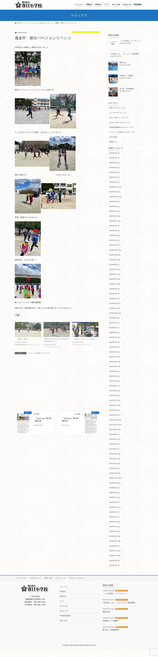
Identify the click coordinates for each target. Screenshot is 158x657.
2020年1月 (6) (114, 526)
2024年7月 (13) (114, 269)
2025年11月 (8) (114, 192)
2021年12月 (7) (114, 415)
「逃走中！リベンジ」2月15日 (84, 339)
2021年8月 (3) (114, 434)
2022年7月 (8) (114, 381)
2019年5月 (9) (114, 560)
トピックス (64, 587)
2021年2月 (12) (114, 463)
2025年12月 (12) (115, 187)
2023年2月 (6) (114, 347)
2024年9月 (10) (114, 260)
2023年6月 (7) (114, 328)
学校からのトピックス (117, 108)
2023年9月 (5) (114, 318)
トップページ (21, 578)
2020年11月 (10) (115, 478)
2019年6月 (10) (114, 556)
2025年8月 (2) (114, 206)
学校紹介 (63, 591)
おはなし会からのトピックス (119, 122)
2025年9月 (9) (114, 201)
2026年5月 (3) (114, 163)
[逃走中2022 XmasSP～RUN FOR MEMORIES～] (56, 329)
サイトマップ (60, 578)
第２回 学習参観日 (126, 89)
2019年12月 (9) (114, 531)
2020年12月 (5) (114, 473)
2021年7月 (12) (114, 439)
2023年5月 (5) (114, 332)
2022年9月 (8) (114, 371)
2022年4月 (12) (114, 395)
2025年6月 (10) (114, 216)
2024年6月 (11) (114, 274)
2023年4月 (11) (114, 337)
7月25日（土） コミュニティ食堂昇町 (124, 54)
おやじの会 (64, 606)
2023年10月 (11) (115, 313)
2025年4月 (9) (114, 226)
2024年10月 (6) (114, 255)
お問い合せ (48, 578)
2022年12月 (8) (114, 357)
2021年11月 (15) (115, 420)
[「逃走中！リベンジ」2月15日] (85, 329)
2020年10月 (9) (114, 483)
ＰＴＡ (62, 601)
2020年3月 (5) (114, 517)
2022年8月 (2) (114, 376)
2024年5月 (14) (114, 279)
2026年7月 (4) (114, 153)
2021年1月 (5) (114, 468)
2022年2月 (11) (114, 405)
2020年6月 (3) (114, 502)
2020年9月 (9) (114, 488)
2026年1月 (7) (114, 182)
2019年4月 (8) (114, 565)
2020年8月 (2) (114, 492)
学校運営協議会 (65, 616)
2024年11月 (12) (115, 250)
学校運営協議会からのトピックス (121, 127)
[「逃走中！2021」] (28, 329)
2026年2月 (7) (114, 177)
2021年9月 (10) (114, 429)
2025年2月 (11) (114, 235)
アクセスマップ (35, 578)
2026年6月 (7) (114, 158)
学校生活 (63, 596)
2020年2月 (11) (114, 522)
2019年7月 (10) (114, 551)
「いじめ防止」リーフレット (130, 41)
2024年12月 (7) (114, 245)
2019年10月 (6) (114, 541)
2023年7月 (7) (114, 323)
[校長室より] (23, 423)
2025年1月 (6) (114, 240)
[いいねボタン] (18, 315)
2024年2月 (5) (114, 294)
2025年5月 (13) (114, 221)
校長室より (113, 142)
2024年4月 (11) (114, 284)
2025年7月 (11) (114, 211)
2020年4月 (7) (114, 512)
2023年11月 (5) (114, 308)
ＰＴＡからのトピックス (118, 113)
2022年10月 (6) (114, 366)
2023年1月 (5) (114, 352)
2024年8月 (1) (114, 265)
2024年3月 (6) (114, 289)
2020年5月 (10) (114, 507)
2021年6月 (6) (114, 444)
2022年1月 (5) (114, 410)
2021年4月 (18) (114, 454)
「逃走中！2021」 (22, 339)
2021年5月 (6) (114, 449)
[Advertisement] (57, 385)
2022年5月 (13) (114, 391)
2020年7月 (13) (114, 497)
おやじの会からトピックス (119, 117)
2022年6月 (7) (114, 386)
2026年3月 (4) (114, 172)
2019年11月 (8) (114, 536)
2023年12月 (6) (114, 303)
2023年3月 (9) (114, 342)
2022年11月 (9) (114, 362)
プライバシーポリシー (77, 578)
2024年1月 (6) (114, 299)
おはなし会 (64, 611)
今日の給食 (113, 137)
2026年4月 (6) (114, 167)
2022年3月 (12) (114, 400)
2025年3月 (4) (114, 231)
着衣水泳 (122, 62)
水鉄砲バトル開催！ (126, 76)
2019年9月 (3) (114, 546)
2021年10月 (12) (115, 425)
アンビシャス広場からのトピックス (86, 32)
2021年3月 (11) (114, 459)
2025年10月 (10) (115, 197)
